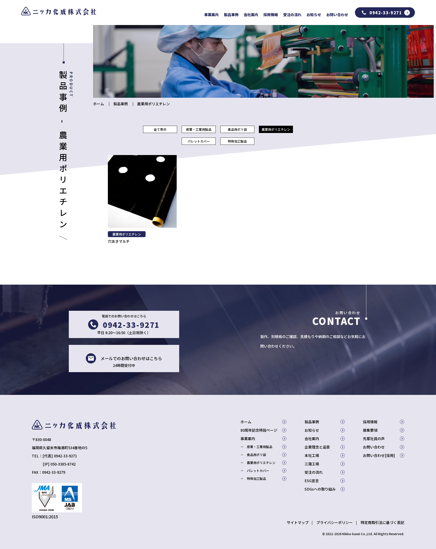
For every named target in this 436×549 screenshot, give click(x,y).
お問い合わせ (337, 14)
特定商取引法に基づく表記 (382, 522)
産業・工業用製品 (198, 129)
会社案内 (251, 14)
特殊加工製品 (237, 141)
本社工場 (312, 455)
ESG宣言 (312, 480)
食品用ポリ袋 (237, 129)
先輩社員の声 (374, 438)
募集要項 (370, 430)
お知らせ (314, 14)
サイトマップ (298, 522)
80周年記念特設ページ (258, 430)
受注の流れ (292, 14)
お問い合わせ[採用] (379, 455)
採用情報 (270, 14)
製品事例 (231, 14)
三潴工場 (312, 464)
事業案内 (211, 14)
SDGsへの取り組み (320, 489)
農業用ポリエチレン (153, 103)
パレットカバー (199, 141)
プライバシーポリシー (334, 522)
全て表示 (160, 129)
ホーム (98, 103)
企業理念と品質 (317, 447)
